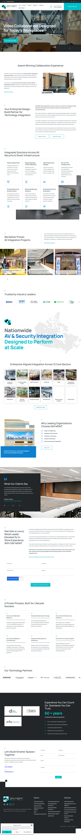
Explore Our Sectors (57, 136)
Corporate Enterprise (38, 801)
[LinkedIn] (71, 1)
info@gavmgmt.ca (10, 1)
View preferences (27, 832)
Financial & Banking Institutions (52, 804)
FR (59, 1)
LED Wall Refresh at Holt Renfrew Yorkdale (11, 272)
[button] (31, 825)
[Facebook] (7, 804)
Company (41, 5)
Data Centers (51, 816)
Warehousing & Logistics (53, 813)
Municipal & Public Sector (53, 801)
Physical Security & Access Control (13, 190)
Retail (35, 812)
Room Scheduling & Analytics (68, 816)
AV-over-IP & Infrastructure (65, 164)
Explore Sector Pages (40, 407)
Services (24, 5)
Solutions (35, 5)
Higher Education (38, 806)
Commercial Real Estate (39, 803)
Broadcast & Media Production (52, 808)
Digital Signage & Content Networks (30, 164)
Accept (6, 832)
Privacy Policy (63, 826)
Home (20, 5)
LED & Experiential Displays (70, 807)
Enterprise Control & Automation (49, 190)
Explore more (67, 197)
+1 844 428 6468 (8, 766)
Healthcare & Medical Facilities (38, 808)
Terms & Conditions (71, 826)
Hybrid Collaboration (13, 163)
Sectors (29, 5)
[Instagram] (76, 1)
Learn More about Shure (11, 42)
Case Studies (22, 8)
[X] (78, 1)
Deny (17, 832)
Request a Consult (72, 6)
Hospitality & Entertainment (40, 814)
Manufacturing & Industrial (54, 811)
